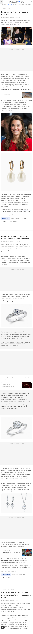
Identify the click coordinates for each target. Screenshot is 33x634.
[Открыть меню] (1, 2)
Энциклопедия (22, 4)
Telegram (25, 209)
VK (30, 209)
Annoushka (6, 80)
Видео (15, 4)
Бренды (30, 4)
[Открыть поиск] (31, 2)
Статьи (10, 4)
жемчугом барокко (7, 110)
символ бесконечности (17, 472)
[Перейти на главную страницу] (17, 2)
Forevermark (5, 258)
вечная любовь (15, 558)
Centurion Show (13, 262)
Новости (3, 4)
